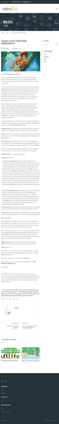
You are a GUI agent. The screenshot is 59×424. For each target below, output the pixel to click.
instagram (15, 292)
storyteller (9, 117)
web (31, 293)
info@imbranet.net (27, 1)
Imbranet (6, 48)
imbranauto (4, 292)
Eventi (2, 401)
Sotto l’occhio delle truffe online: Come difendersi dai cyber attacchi (30, 360)
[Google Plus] (10, 299)
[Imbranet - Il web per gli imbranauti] (10, 8)
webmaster (26, 115)
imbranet (9, 292)
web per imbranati (16, 295)
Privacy (2, 409)
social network (11, 293)
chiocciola (8, 290)
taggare (20, 293)
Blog (2, 48)
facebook (17, 290)
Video (45, 59)
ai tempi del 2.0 (26, 104)
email (12, 290)
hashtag (31, 290)
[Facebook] (6, 299)
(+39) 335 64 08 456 (16, 1)
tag (17, 293)
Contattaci (3, 393)
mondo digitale (22, 292)
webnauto (30, 295)
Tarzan (24, 293)
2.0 (4, 290)
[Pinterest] (17, 299)
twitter (28, 293)
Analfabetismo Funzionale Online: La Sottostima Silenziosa (10, 360)
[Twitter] (13, 299)
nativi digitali (4, 94)
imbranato (36, 290)
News (2, 390)
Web (45, 61)
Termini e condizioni (5, 411)
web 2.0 (35, 293)
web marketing (8, 295)
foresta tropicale (24, 290)
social (5, 293)
